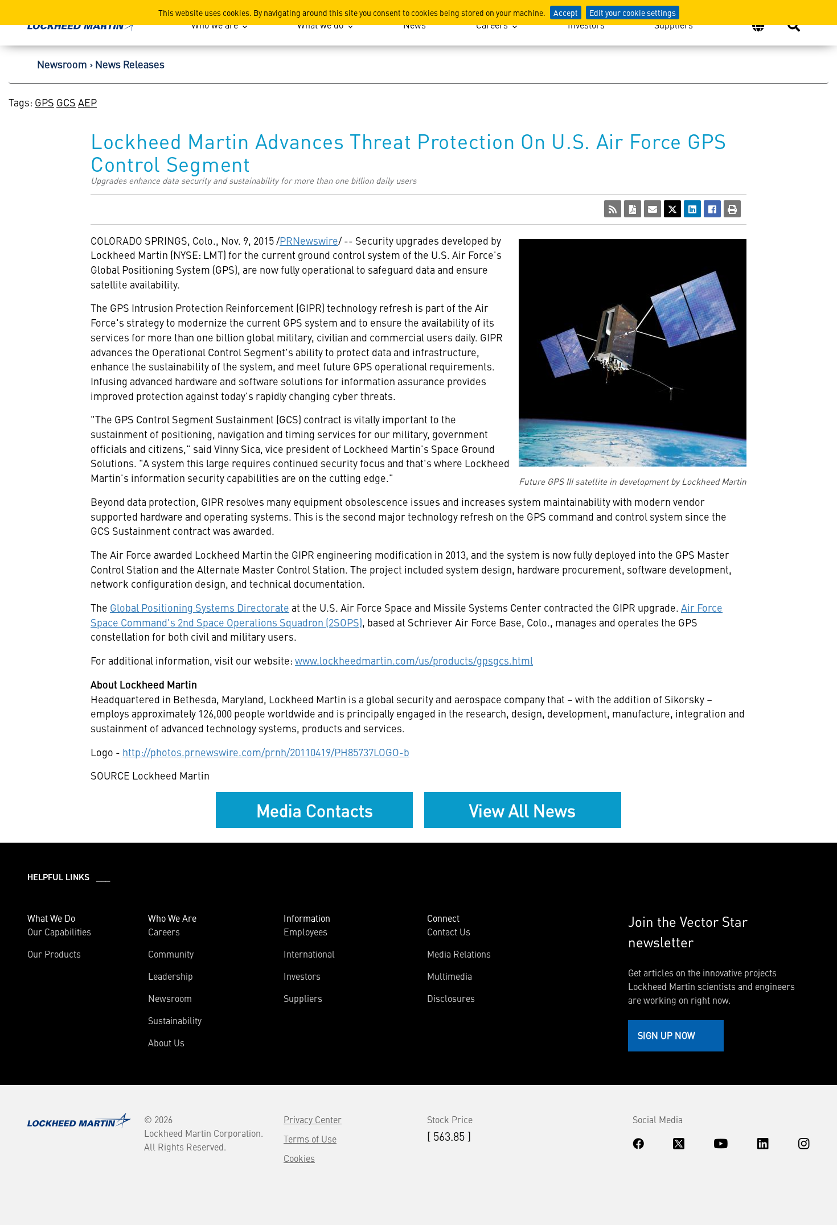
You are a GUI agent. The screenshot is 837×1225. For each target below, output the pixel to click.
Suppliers (673, 24)
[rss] (612, 208)
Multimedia (449, 976)
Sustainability (175, 1020)
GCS (66, 102)
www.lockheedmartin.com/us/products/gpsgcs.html (414, 660)
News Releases (130, 64)
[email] (652, 208)
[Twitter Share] (672, 208)
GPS (44, 102)
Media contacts (314, 810)
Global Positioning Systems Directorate (199, 607)
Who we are (214, 24)
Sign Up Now (666, 1035)
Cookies (299, 1158)
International (309, 953)
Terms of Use (310, 1138)
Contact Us (448, 931)
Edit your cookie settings (632, 12)
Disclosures (451, 998)
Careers (492, 24)
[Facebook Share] (712, 208)
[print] (732, 208)
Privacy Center (313, 1119)
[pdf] (632, 208)
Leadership (170, 976)
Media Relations (459, 953)
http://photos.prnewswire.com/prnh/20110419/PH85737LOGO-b (265, 752)
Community (171, 953)
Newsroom (62, 64)
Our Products (54, 953)
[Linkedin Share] (692, 208)
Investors (586, 24)
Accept (565, 12)
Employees (305, 931)
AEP (87, 102)
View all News (522, 810)
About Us (166, 1042)
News (414, 24)
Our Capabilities (59, 931)
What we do (320, 24)
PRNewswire (309, 240)
